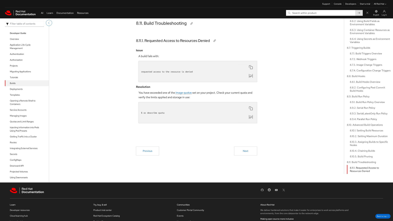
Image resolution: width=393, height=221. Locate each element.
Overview (14, 39)
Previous (147, 151)
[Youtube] (276, 191)
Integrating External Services (23, 148)
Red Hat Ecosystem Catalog (106, 215)
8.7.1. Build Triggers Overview (366, 53)
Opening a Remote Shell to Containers (22, 102)
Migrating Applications (20, 71)
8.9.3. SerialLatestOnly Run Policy (368, 113)
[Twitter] (284, 191)
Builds (13, 83)
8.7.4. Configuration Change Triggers (370, 70)
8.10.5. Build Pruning (361, 156)
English (376, 15)
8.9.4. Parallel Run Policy (363, 119)
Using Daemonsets (19, 177)
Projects (14, 65)
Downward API (17, 165)
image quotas (184, 92)
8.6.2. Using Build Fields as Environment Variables (364, 22)
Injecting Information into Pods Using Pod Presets (24, 129)
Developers (350, 3)
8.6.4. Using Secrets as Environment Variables (370, 40)
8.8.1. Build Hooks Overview (365, 81)
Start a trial (365, 3)
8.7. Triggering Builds (358, 47)
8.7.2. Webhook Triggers (363, 59)
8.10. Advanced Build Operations (365, 124)
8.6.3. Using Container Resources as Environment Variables (370, 31)
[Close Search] (367, 13)
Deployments (16, 89)
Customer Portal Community (190, 210)
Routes (13, 142)
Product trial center (102, 210)
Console (338, 3)
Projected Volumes (19, 171)
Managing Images (18, 115)
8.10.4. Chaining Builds (362, 150)
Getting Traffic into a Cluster (23, 136)
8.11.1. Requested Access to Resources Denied (173, 40)
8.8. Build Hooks (356, 76)
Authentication (17, 54)
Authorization (16, 59)
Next (245, 151)
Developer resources (20, 210)
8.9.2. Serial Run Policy (362, 107)
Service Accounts (18, 110)
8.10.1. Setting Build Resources (366, 130)
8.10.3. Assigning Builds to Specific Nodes (369, 143)
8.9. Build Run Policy (358, 96)
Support (326, 3)
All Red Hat (379, 3)
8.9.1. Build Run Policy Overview (367, 102)
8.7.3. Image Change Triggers (366, 64)
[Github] (262, 191)
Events (180, 215)
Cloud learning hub (19, 215)
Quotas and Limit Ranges (22, 121)
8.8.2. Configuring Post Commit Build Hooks (367, 89)
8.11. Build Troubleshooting (161, 23)
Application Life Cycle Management (20, 46)
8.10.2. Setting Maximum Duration (369, 136)
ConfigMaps (15, 160)
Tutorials (14, 77)
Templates (15, 94)
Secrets (13, 154)
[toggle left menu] (49, 23)
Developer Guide (18, 33)
